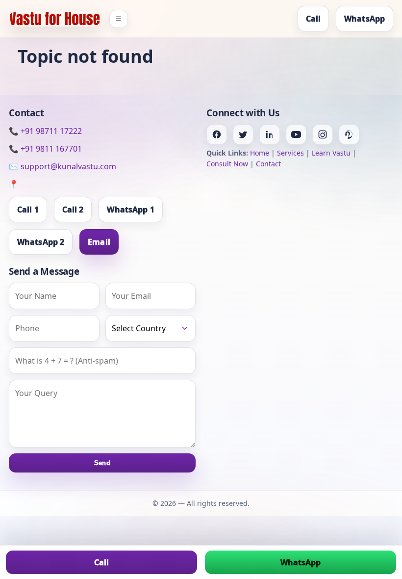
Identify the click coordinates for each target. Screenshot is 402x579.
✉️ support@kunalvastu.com (62, 166)
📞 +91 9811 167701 (45, 148)
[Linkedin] (269, 134)
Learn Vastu (331, 153)
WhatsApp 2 (40, 242)
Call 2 (73, 209)
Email (99, 242)
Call (313, 18)
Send (102, 463)
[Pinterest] (349, 134)
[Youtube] (296, 134)
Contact (268, 163)
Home (259, 153)
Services (290, 153)
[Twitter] (243, 134)
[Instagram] (322, 134)
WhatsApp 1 (130, 209)
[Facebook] (216, 134)
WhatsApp (364, 18)
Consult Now (227, 163)
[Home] (54, 18)
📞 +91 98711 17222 (45, 131)
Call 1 (28, 209)
